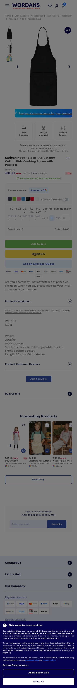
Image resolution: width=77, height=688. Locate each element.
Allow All (38, 681)
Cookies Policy (32, 660)
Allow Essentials (38, 672)
